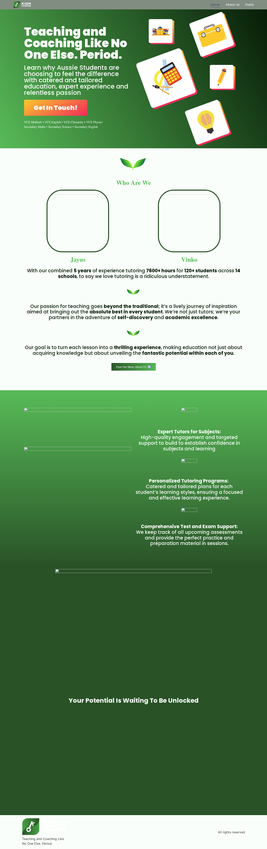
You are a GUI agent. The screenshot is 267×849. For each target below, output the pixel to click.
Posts (249, 4)
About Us (232, 4)
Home (215, 4)
